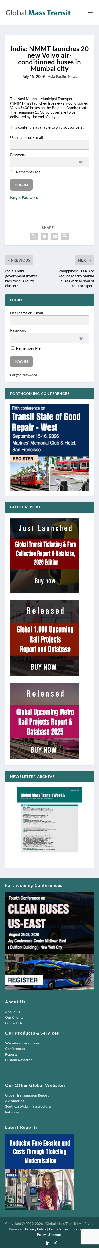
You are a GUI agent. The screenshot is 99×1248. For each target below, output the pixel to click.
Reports (11, 1054)
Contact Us (13, 1023)
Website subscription (22, 1043)
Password (18, 154)
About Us (12, 1012)
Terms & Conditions (63, 1229)
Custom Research (18, 1060)
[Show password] (81, 162)
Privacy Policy (35, 1229)
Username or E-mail (26, 137)
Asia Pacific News (62, 76)
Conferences (15, 1048)
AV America (14, 1101)
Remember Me (28, 172)
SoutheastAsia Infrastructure (28, 1106)
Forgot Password (24, 197)
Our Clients (14, 1017)
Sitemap (54, 1235)
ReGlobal (12, 1112)
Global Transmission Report (27, 1095)
